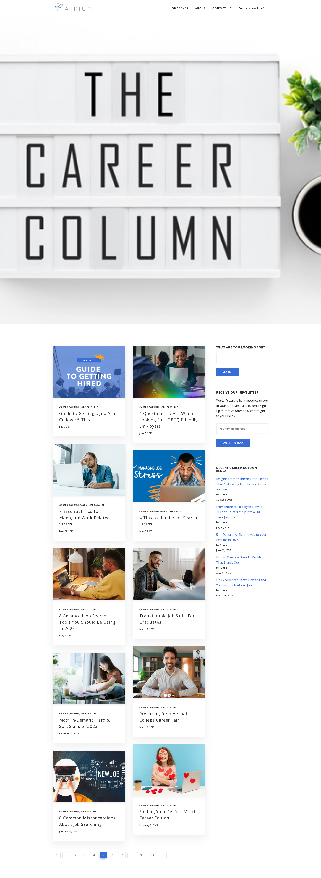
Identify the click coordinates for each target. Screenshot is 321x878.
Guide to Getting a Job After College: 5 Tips (88, 416)
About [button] (200, 8)
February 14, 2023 (69, 733)
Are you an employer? (252, 8)
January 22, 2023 (68, 831)
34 (152, 855)
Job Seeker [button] (179, 8)
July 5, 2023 (65, 427)
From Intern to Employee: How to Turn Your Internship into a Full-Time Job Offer (239, 512)
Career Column (69, 407)
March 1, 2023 (147, 727)
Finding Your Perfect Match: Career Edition (168, 815)
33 (141, 855)
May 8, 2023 (65, 635)
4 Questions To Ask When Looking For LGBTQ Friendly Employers (168, 419)
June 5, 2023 (146, 433)
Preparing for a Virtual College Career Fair (163, 717)
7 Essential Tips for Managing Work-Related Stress (84, 517)
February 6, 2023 (148, 825)
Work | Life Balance (92, 505)
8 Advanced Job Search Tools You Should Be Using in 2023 (87, 622)
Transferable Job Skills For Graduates (167, 619)
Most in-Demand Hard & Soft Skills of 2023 (84, 723)
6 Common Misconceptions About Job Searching (87, 821)
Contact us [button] (222, 8)
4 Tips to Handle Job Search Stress (168, 521)
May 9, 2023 (145, 531)
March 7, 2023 (147, 629)
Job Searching (89, 407)
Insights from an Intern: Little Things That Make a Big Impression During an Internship (242, 484)
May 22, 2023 (66, 531)
